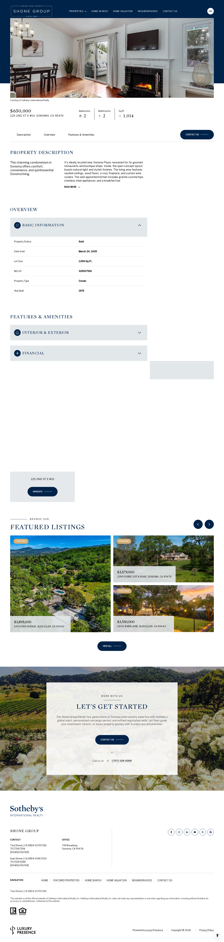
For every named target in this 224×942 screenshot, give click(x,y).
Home (44, 880)
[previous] (198, 524)
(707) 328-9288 (122, 761)
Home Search (100, 11)
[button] (197, 134)
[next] (209, 524)
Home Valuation (123, 11)
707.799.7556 (17, 848)
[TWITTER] (202, 832)
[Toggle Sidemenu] (210, 11)
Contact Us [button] (164, 880)
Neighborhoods (148, 11)
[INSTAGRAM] (179, 832)
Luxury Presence (154, 930)
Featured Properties (66, 880)
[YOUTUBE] (195, 832)
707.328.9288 (18, 861)
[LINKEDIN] (187, 832)
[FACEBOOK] (171, 832)
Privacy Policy (206, 930)
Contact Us (170, 11)
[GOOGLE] (210, 832)
